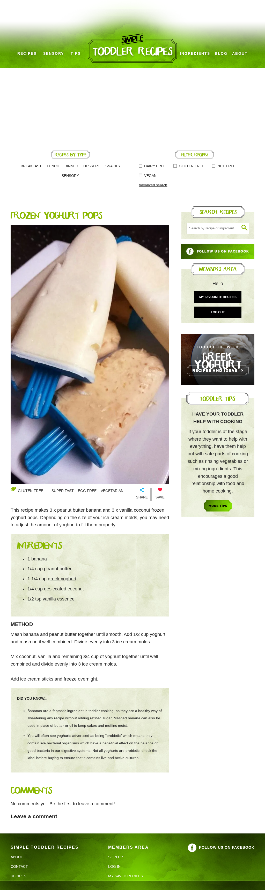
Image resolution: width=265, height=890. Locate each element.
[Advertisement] (132, 107)
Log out (218, 312)
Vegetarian (112, 491)
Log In (114, 866)
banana (39, 558)
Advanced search (153, 185)
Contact (19, 866)
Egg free (87, 491)
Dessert (91, 166)
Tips (76, 53)
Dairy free (155, 166)
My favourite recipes (218, 297)
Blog (221, 53)
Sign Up (115, 857)
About (240, 53)
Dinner (71, 166)
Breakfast (31, 166)
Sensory (53, 53)
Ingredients (195, 53)
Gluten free (191, 166)
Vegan (150, 176)
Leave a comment (34, 816)
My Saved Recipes (125, 876)
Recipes (26, 53)
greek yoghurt (62, 578)
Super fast (62, 491)
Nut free (226, 166)
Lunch (53, 166)
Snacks (112, 166)
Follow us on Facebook (226, 847)
